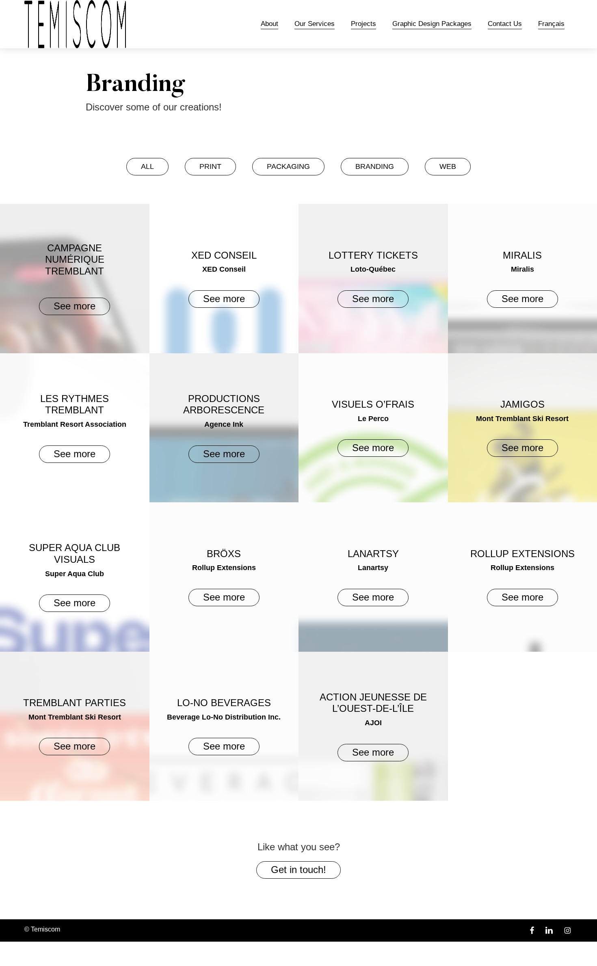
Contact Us (505, 24)
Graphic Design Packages (432, 24)
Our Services (314, 24)
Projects (363, 24)
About (269, 24)
